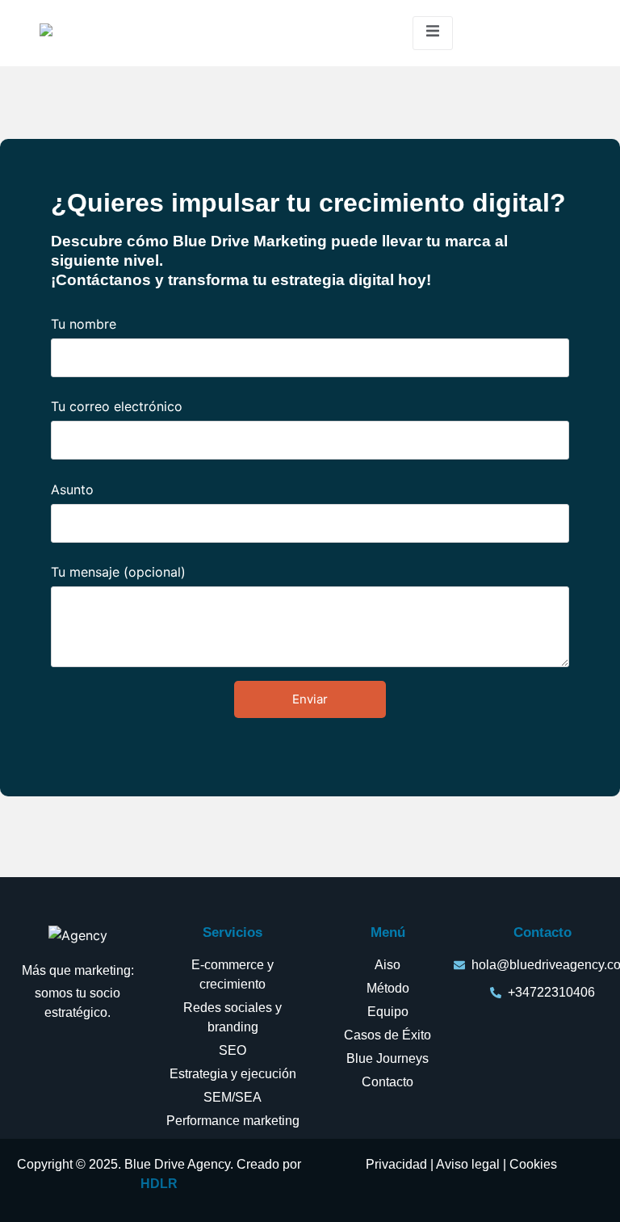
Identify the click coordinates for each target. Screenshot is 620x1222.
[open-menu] (433, 33)
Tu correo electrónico (116, 407)
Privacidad (396, 1164)
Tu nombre (83, 324)
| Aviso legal (463, 1164)
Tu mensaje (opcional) (118, 572)
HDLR (159, 1184)
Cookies (533, 1164)
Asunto (72, 490)
